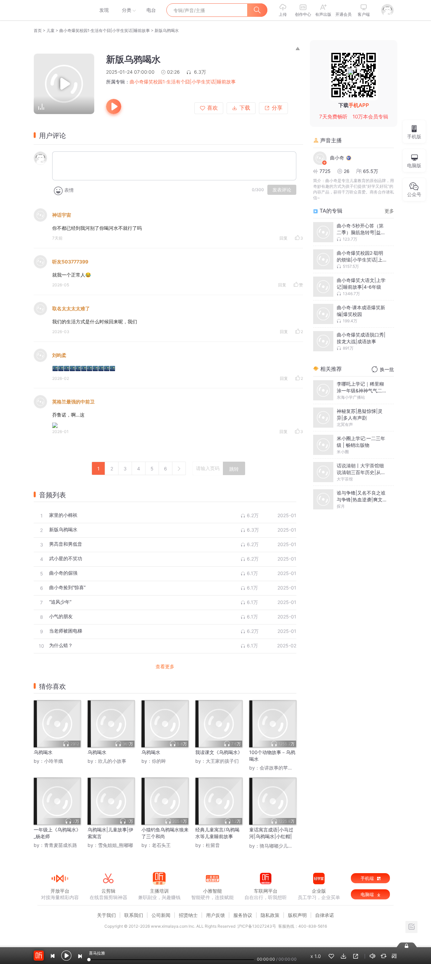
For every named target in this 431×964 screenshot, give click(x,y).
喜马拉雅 (60, 10)
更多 (389, 211)
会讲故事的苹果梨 (278, 768)
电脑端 (368, 894)
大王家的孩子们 (222, 761)
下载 (244, 108)
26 (347, 171)
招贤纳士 (188, 915)
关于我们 (106, 915)
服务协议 (242, 915)
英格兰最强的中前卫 (73, 401)
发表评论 (281, 189)
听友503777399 (70, 261)
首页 (38, 30)
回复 (283, 238)
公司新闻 (161, 915)
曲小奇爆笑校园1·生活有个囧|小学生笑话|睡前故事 (104, 30)
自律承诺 (324, 915)
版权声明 (297, 915)
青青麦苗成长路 (60, 845)
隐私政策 (270, 915)
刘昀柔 (59, 355)
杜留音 (213, 845)
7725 (325, 171)
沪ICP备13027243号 (256, 926)
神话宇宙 (61, 215)
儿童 (50, 30)
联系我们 (133, 915)
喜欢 (212, 108)
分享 (277, 108)
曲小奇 (337, 157)
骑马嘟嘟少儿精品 (278, 846)
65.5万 (370, 171)
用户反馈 (215, 915)
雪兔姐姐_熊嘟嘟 (115, 845)
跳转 (234, 469)
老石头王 (161, 845)
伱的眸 (159, 761)
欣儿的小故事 (112, 761)
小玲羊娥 (53, 761)
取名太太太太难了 (71, 308)
